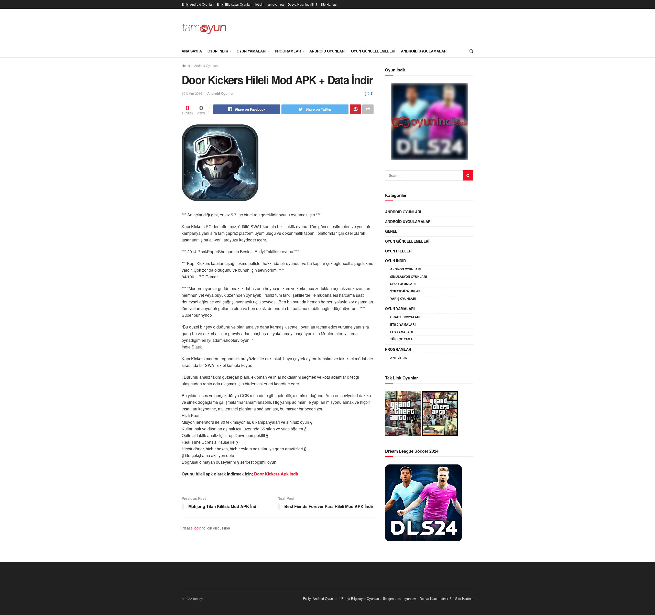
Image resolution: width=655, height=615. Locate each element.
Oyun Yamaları (251, 51)
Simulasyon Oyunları (408, 276)
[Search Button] (468, 175)
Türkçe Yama (401, 339)
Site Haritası (328, 4)
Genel (391, 231)
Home (186, 65)
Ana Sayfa (192, 51)
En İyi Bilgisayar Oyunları (234, 4)
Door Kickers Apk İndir (276, 474)
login (197, 528)
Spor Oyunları (403, 283)
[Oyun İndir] (429, 121)
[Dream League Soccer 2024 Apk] (423, 502)
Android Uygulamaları (424, 51)
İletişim (259, 4)
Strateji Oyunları (405, 291)
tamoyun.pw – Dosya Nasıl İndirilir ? (292, 4)
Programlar (288, 51)
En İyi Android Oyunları (198, 4)
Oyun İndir (218, 51)
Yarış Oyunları (403, 298)
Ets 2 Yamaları (403, 324)
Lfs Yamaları (401, 332)
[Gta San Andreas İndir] (440, 413)
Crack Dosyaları (405, 317)
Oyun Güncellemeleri (373, 51)
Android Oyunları (327, 51)
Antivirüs (398, 357)
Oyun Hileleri (398, 250)
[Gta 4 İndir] (403, 413)
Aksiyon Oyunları (405, 269)
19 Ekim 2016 (192, 93)
